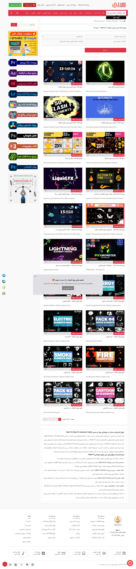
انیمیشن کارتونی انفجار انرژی (116, 87)
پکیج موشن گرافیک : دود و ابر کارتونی (113, 408)
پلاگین (33, 13)
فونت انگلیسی (46, 13)
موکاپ (80, 13)
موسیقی (56, 13)
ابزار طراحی (88, 13)
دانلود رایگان (40, 5)
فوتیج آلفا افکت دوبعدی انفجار (73, 158)
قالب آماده (97, 13)
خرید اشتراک (30, 5)
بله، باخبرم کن (68, 288)
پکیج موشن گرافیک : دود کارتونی (115, 337)
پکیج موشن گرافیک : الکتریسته (73, 337)
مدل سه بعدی (64, 13)
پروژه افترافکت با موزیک (97, 521)
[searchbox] (105, 42)
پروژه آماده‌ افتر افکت (83, 5)
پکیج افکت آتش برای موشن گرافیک (114, 158)
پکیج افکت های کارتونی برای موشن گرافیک (70, 87)
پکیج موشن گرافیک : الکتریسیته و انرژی (113, 301)
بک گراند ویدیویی (51, 5)
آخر (44, 419)
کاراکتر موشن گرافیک (98, 533)
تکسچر (75, 13)
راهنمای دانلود (27, 537)
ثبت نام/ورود (15, 5)
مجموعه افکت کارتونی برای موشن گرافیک (112, 123)
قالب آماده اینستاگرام (98, 537)
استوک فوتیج (61, 5)
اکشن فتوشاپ (75, 525)
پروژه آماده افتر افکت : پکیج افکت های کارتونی (111, 265)
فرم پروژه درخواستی (25, 529)
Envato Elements (77, 226)
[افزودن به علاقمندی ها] (88, 83)
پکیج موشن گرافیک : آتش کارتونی (114, 372)
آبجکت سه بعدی (75, 537)
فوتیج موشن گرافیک (119, 84)
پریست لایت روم (75, 521)
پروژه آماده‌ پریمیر (71, 5)
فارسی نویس (51, 537)
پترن (70, 13)
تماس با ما (28, 525)
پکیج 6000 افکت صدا (49, 533)
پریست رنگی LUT (74, 529)
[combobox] (105, 42)
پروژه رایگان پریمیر (50, 525)
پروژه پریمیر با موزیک (98, 525)
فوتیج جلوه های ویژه (98, 529)
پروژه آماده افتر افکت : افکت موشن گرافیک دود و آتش (109, 194)
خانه (103, 13)
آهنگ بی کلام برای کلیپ (48, 529)
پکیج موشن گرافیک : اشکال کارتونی (72, 301)
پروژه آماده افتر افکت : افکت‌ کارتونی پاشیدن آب (69, 230)
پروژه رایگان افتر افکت (49, 521)
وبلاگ (27, 13)
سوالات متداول (26, 542)
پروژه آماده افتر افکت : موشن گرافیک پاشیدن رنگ (68, 194)
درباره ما (28, 521)
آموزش (39, 13)
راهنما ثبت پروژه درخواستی (23, 533)
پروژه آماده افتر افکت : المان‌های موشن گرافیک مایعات (109, 230)
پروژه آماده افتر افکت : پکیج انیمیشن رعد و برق (69, 265)
